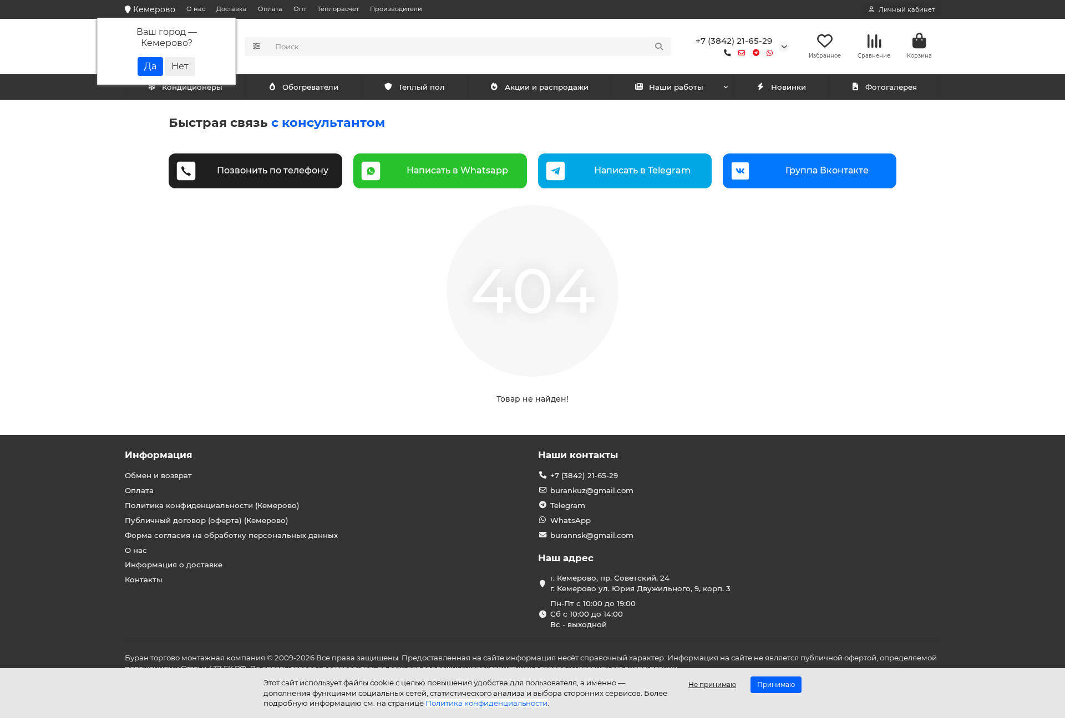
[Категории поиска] (256, 46)
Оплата (270, 9)
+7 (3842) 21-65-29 (734, 40)
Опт (299, 9)
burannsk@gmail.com (591, 535)
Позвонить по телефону (272, 170)
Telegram (567, 505)
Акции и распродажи (547, 87)
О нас (195, 9)
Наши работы (676, 87)
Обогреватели (310, 87)
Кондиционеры (192, 87)
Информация (158, 454)
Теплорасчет (338, 9)
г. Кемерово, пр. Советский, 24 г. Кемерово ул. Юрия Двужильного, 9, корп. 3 (640, 583)
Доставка (231, 9)
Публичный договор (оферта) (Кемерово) (206, 520)
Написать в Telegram (642, 170)
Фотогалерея (891, 87)
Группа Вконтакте (827, 170)
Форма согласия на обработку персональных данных (231, 535)
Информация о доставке (173, 564)
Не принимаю (712, 684)
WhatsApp (570, 520)
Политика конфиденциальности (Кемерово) (212, 505)
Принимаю (776, 684)
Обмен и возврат (158, 475)
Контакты (144, 579)
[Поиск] (659, 46)
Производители (396, 9)
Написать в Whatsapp (457, 170)
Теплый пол (421, 87)
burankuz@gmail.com (591, 490)
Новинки (788, 87)
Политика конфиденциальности (486, 703)
